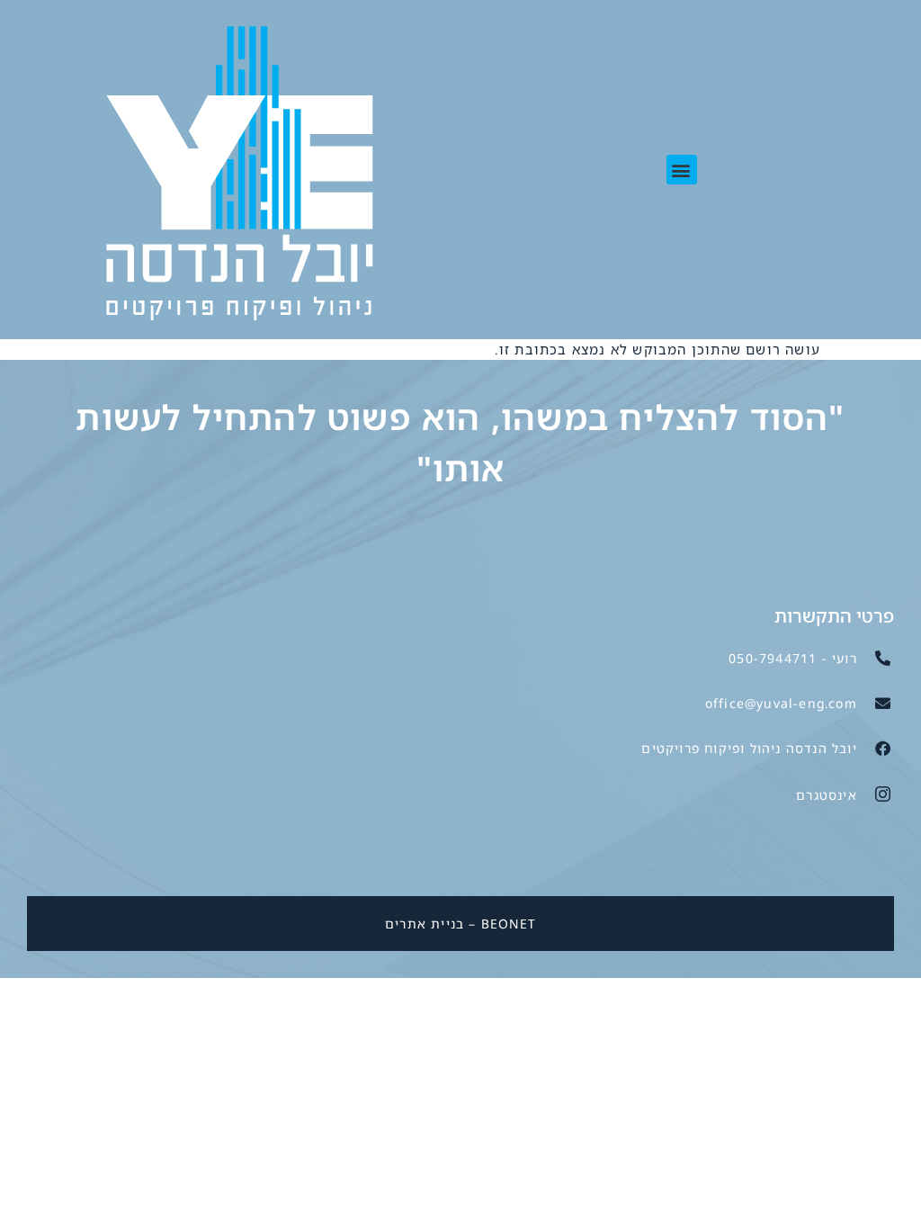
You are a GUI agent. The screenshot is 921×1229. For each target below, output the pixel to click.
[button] (681, 169)
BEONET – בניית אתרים (460, 923)
